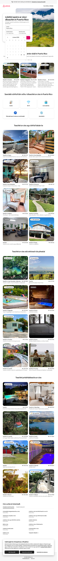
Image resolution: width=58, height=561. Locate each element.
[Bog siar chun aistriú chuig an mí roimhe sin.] (7, 37)
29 (21, 54)
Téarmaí (33, 558)
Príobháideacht (25, 558)
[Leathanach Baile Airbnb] (6, 6)
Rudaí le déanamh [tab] (20, 507)
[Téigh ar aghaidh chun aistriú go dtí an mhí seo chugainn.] (23, 37)
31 (7, 57)
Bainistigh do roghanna (42, 552)
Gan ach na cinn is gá (27, 552)
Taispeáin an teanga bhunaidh (38, 1)
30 (24, 54)
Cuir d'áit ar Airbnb (48, 6)
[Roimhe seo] (26, 60)
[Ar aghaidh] (31, 60)
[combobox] (17, 28)
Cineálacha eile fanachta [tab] (8, 507)
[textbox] (11, 33)
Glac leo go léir (11, 552)
